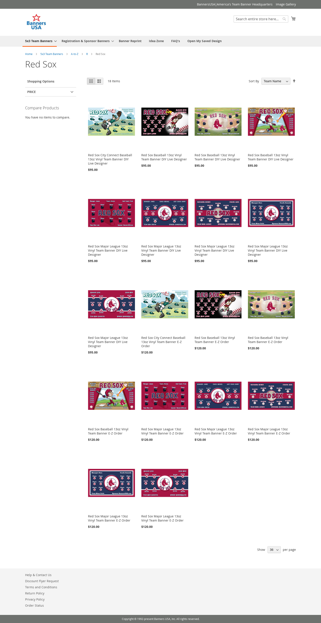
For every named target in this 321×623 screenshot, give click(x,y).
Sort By (254, 81)
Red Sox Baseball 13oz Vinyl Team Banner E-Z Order (215, 340)
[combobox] (261, 18)
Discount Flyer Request (42, 581)
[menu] (160, 41)
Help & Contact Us (38, 575)
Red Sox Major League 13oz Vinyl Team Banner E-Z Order (162, 431)
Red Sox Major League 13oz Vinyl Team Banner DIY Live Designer (108, 250)
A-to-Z (75, 54)
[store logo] (36, 22)
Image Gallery (286, 4)
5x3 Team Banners (52, 54)
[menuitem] (39, 41)
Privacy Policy (35, 599)
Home (29, 54)
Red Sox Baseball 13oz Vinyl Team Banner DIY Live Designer (164, 157)
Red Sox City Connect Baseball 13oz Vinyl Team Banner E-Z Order (163, 342)
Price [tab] (31, 92)
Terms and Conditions (41, 587)
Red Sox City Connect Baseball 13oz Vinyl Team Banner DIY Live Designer (110, 159)
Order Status (34, 605)
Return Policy (34, 593)
